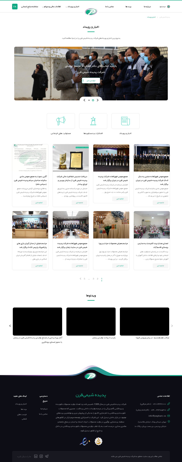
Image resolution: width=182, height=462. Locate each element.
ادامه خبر (160, 202)
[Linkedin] (35, 456)
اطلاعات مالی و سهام (52, 6)
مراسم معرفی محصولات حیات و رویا (113, 243)
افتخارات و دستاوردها (93, 133)
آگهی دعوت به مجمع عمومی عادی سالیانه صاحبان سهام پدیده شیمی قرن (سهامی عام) (30, 180)
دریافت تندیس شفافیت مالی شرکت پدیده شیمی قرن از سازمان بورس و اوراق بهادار (72, 180)
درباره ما (147, 6)
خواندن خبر (91, 80)
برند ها (128, 6)
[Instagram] (41, 456)
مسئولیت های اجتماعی (61, 133)
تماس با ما (109, 6)
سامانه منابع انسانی (29, 6)
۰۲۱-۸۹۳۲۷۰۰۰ (153, 403)
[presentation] (98, 100)
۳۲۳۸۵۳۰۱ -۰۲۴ (151, 409)
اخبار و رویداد (73, 6)
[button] (93, 100)
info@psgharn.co (157, 415)
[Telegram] (46, 456)
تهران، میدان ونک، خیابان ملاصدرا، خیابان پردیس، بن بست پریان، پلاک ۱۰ (150, 424)
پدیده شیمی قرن (164, 17)
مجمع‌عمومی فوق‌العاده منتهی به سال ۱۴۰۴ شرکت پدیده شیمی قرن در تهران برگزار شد (152, 180)
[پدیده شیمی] (91, 11)
